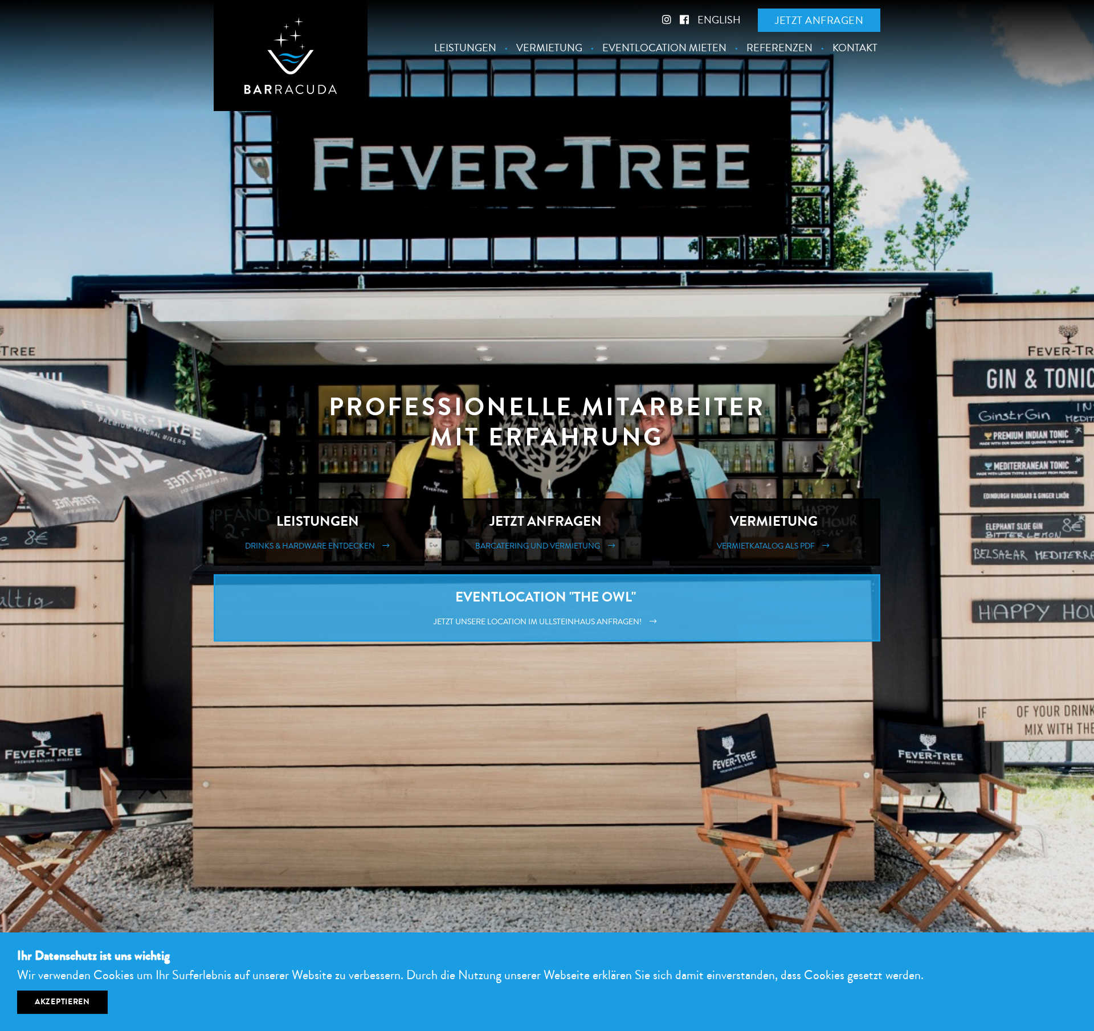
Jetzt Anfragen (540, 532)
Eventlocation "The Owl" (539, 607)
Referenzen (779, 48)
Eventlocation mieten (664, 48)
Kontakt (854, 48)
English (719, 20)
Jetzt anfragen (819, 20)
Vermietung (549, 48)
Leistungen (465, 48)
